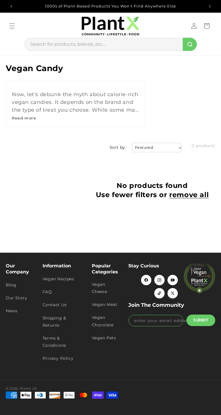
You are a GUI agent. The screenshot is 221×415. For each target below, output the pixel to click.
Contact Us (55, 304)
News (11, 310)
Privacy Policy (58, 358)
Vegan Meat (104, 304)
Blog (11, 285)
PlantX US (28, 389)
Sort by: (118, 147)
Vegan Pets (104, 337)
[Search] (190, 44)
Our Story (16, 297)
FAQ (47, 291)
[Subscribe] (200, 320)
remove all (189, 195)
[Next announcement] (209, 6)
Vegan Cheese (99, 288)
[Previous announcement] (11, 6)
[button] (12, 26)
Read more (24, 118)
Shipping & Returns (54, 321)
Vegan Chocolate (103, 321)
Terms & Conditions (54, 342)
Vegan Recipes (58, 278)
